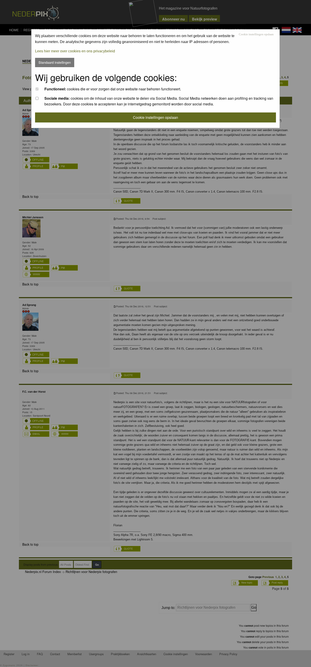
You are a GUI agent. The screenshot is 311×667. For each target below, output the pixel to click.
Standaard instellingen (54, 62)
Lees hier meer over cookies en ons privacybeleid (75, 51)
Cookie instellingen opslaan (256, 34)
